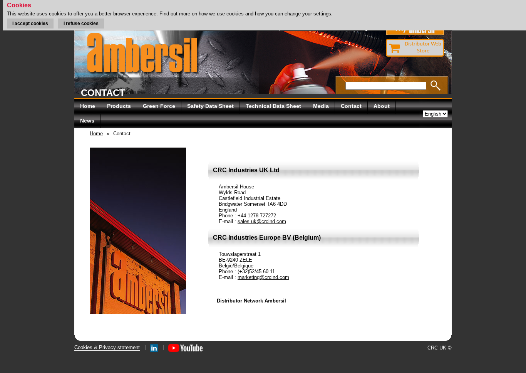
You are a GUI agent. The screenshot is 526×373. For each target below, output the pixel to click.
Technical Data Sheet (273, 106)
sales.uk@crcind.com (262, 221)
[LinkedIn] (154, 347)
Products (119, 106)
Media (321, 106)
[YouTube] (185, 347)
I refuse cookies (81, 23)
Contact (351, 106)
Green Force (159, 106)
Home (87, 106)
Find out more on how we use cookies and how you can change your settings (245, 14)
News (87, 121)
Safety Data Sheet (210, 106)
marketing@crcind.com (263, 277)
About (382, 106)
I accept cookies (30, 23)
